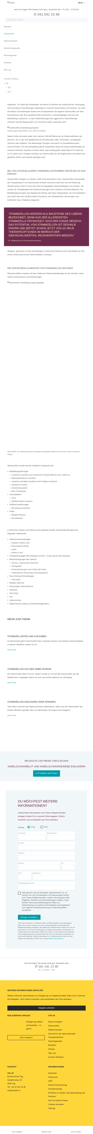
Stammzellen (9, 34)
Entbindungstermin (26, 883)
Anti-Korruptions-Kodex (58, 1100)
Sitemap (51, 1108)
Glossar (51, 1049)
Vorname (22, 833)
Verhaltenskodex (55, 1089)
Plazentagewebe (10, 55)
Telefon (21, 853)
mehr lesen (11, 650)
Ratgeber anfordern (46, 1008)
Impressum (53, 1077)
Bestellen (52, 1045)
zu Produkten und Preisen (47, 773)
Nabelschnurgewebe (12, 48)
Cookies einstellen (56, 1104)
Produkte (7, 62)
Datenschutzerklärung (56, 938)
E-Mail (21, 843)
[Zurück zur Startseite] (17, 3)
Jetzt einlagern (17, 1132)
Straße (21, 863)
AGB (50, 1081)
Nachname (52, 833)
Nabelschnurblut (10, 41)
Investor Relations (11, 79)
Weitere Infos (46, 1132)
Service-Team (76, 1132)
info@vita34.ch (13, 1090)
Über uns (7, 70)
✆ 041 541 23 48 (46, 966)
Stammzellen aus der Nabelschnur (29, 669)
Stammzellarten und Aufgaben (26, 636)
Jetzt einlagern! (26, 1037)
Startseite (7, 27)
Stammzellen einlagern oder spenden (31, 702)
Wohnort (37, 873)
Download (52, 1073)
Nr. (63, 863)
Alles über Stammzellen (29, 729)
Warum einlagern (55, 1022)
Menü (80, 3)
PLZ (20, 873)
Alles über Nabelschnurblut (32, 737)
